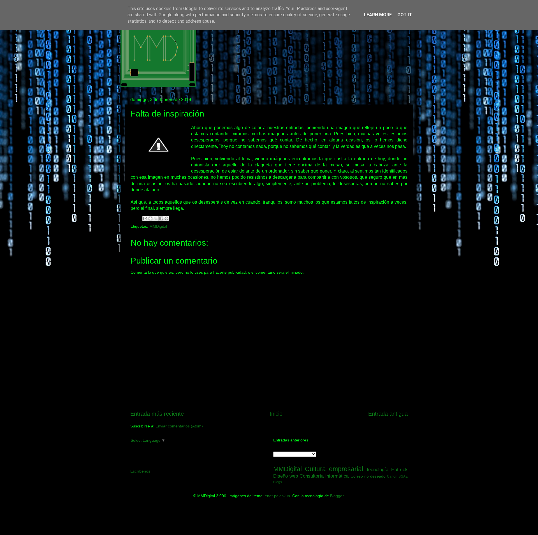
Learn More (378, 14)
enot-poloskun (277, 496)
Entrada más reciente (157, 414)
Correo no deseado (368, 476)
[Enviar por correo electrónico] (145, 218)
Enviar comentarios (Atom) (179, 426)
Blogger (337, 496)
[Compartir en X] (156, 218)
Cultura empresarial (334, 469)
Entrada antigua (388, 414)
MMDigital (158, 226)
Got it (404, 14)
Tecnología (377, 469)
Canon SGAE (397, 476)
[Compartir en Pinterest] (166, 218)
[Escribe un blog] (150, 218)
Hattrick (399, 469)
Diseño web (285, 476)
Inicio (276, 414)
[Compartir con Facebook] (161, 218)
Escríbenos (140, 471)
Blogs (277, 482)
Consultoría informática (324, 476)
